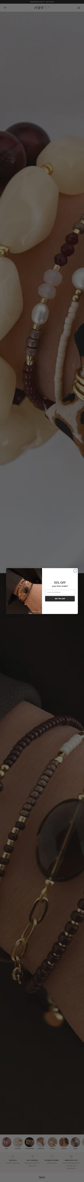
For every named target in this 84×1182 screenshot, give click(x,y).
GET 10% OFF (60, 598)
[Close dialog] (75, 570)
